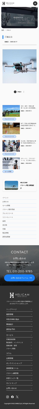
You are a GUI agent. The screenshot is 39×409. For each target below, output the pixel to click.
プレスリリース (7, 213)
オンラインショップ (14, 363)
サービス (9, 335)
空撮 (4, 229)
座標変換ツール (12, 368)
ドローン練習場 (12, 373)
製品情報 (5, 233)
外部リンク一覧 (12, 378)
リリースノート (7, 217)
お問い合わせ (11, 388)
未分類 (4, 225)
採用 (4, 221)
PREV (19, 92)
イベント (5, 198)
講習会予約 (10, 329)
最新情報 (9, 314)
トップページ (11, 309)
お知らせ (5, 201)
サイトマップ (11, 383)
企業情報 (9, 358)
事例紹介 (9, 324)
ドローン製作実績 (8, 209)
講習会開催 (6, 237)
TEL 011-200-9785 (19, 271)
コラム (8, 353)
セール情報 (6, 205)
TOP (2, 30)
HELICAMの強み (12, 319)
